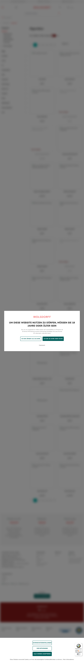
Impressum (42, 345)
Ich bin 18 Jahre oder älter (53, 339)
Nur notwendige (42, 648)
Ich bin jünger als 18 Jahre (30, 339)
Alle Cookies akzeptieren (42, 654)
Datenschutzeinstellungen (42, 643)
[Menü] (81, 644)
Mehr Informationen (68, 659)
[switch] (78, 654)
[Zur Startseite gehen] (42, 317)
